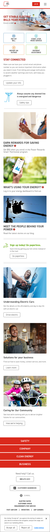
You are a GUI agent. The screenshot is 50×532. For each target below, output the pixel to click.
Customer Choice (25, 504)
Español (27, 495)
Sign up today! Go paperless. (25, 245)
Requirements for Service (25, 506)
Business (25, 464)
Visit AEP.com (12, 510)
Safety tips (24, 102)
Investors (25, 510)
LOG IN (36, 4)
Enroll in (8, 23)
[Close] (46, 518)
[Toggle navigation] (45, 4)
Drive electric (12, 314)
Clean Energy (25, 456)
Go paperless (18, 256)
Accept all (10, 527)
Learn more (11, 367)
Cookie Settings (39, 528)
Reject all (25, 527)
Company (25, 448)
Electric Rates (25, 501)
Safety (25, 441)
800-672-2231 (25, 479)
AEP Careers (38, 510)
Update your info (13, 82)
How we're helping (14, 423)
